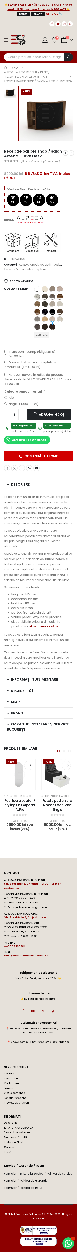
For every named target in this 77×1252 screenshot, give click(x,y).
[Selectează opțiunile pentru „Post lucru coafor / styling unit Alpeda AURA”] (28, 765)
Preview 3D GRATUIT (16, 1103)
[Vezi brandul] (30, 219)
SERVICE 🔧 (54, 14)
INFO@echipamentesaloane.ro (26, 955)
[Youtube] (58, 23)
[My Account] (45, 40)
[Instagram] (64, 23)
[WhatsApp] (70, 23)
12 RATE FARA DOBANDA (18, 1128)
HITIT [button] (37, 304)
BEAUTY (38, 14)
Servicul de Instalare (17, 1132)
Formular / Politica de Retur (23, 1188)
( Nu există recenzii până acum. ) (40, 161)
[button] (58, 751)
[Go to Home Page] (5, 67)
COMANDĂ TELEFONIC (41, 456)
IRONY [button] (45, 304)
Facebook (7, 468)
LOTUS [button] (45, 312)
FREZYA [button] (37, 297)
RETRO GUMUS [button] (37, 319)
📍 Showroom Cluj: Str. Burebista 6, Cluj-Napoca (38, 1042)
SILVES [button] (60, 319)
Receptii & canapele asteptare (25, 269)
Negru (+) (23, 404)
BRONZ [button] (52, 289)
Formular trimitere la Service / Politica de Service (38, 1173)
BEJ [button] (45, 289)
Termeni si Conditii (15, 1137)
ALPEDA (24, 265)
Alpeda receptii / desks (45, 265)
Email (36, 468)
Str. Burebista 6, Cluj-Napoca (25, 917)
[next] (71, 153)
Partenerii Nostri (14, 1142)
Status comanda (14, 1093)
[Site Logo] (18, 40)
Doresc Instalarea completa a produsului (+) (30, 364)
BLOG (7, 1152)
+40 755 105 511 (14, 946)
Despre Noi (11, 1123)
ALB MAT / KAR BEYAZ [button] (37, 289)
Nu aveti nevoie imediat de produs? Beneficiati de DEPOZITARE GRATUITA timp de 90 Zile (37, 379)
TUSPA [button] (45, 327)
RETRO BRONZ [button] (60, 312)
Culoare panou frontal (24, 391)
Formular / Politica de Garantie (26, 1181)
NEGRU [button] (52, 312)
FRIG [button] (45, 297)
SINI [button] (37, 327)
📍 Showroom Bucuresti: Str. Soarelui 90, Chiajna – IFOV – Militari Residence (38, 1030)
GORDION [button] (52, 297)
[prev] (65, 153)
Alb (11, 397)
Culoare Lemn (16, 288)
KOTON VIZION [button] (52, 304)
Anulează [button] (42, 335)
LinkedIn (22, 468)
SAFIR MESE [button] (45, 319)
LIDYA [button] (37, 312)
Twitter (14, 468)
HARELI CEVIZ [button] (60, 297)
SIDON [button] (52, 319)
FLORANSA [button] (60, 289)
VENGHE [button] (52, 327)
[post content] (19, 774)
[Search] (68, 57)
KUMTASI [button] (60, 304)
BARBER (23, 14)
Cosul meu (11, 1078)
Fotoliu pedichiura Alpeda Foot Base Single (57, 805)
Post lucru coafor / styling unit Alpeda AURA (19, 805)
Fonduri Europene (15, 1098)
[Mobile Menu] (7, 40)
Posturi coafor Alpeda (27, 796)
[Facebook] (51, 23)
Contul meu (11, 1083)
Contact (9, 1073)
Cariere (9, 1147)
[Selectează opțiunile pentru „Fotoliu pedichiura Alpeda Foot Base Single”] (66, 765)
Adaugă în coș (51, 414)
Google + (29, 468)
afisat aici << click (44, 626)
